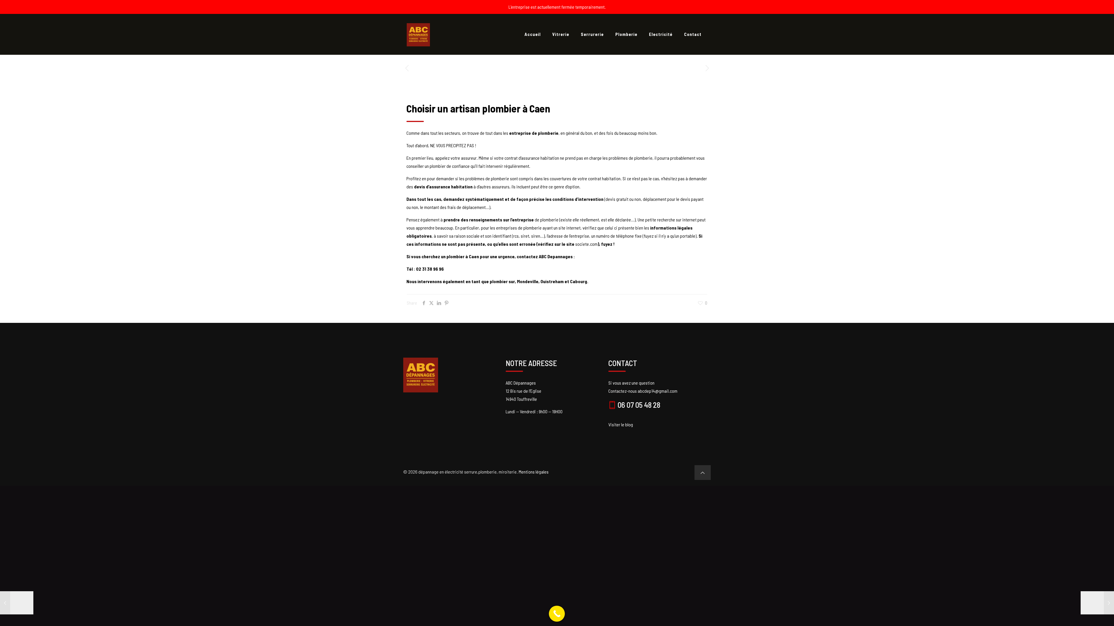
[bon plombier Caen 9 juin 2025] (16, 602)
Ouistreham (552, 281)
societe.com (586, 244)
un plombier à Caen (460, 256)
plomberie (549, 219)
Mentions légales (534, 471)
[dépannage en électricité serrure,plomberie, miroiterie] (418, 34)
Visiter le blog (620, 424)
